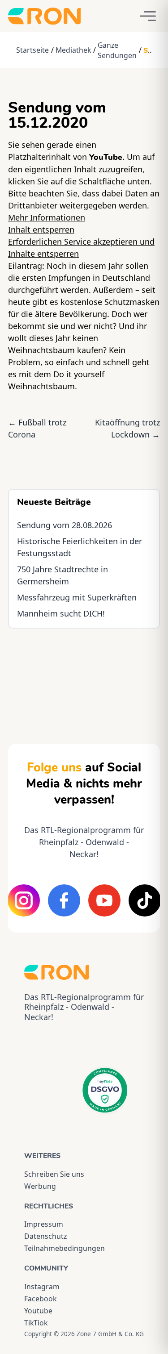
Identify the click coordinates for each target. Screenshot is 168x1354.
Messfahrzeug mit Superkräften (77, 597)
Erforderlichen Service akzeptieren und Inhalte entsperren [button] (81, 247)
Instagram (42, 1287)
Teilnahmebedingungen (64, 1248)
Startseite (32, 50)
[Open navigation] (148, 16)
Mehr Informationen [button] (46, 217)
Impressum (43, 1224)
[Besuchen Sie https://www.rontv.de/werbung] (84, 678)
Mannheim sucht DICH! (61, 613)
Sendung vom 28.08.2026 (64, 525)
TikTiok (35, 1323)
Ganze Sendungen (117, 50)
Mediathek (73, 50)
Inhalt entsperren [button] (41, 229)
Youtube (38, 1311)
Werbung (40, 1186)
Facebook (40, 1299)
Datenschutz (45, 1236)
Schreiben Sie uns (54, 1174)
